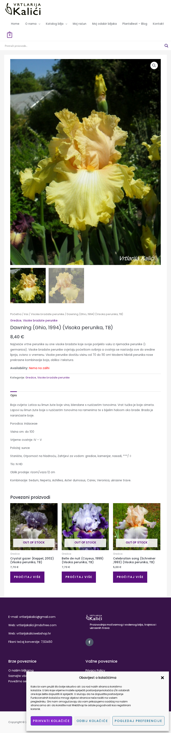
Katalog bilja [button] (54, 24)
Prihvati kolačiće (51, 721)
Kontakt (158, 24)
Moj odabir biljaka (104, 24)
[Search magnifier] (166, 46)
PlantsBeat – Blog (134, 24)
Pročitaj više (27, 577)
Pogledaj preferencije (138, 721)
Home (15, 24)
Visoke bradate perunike (47, 314)
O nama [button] (30, 24)
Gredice (15, 321)
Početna (15, 314)
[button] (162, 678)
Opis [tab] (13, 395)
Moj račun (79, 24)
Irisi (26, 314)
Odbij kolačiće (92, 721)
